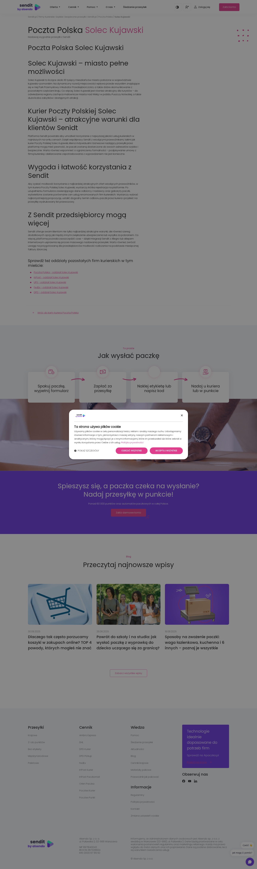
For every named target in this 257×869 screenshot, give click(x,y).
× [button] (182, 415)
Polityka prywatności (132, 442)
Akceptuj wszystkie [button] (166, 450)
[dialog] (128, 434)
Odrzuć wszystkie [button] (131, 450)
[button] (86, 451)
